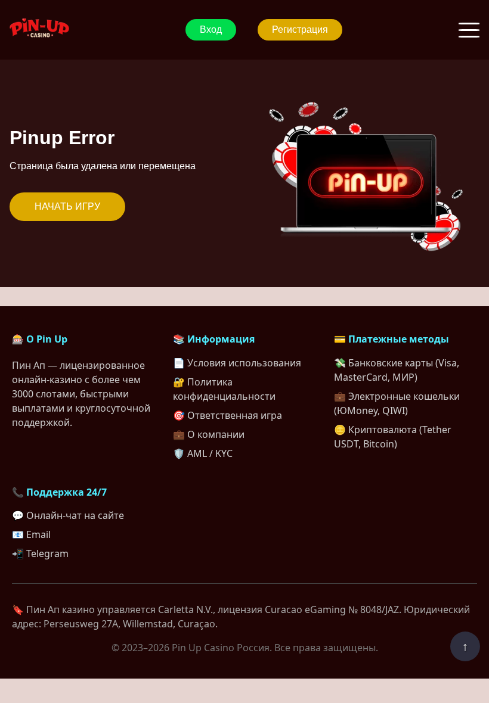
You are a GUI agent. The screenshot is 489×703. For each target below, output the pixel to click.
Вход (211, 29)
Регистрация (300, 29)
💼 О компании (208, 434)
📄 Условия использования (237, 362)
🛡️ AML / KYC (203, 453)
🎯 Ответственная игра (227, 415)
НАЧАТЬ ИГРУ (67, 206)
